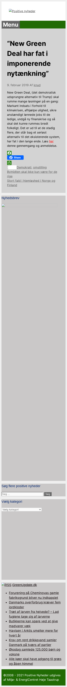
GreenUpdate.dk (24, 585)
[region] (33, 546)
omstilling (40, 167)
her (51, 141)
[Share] (33, 163)
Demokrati (24, 167)
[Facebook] (33, 153)
